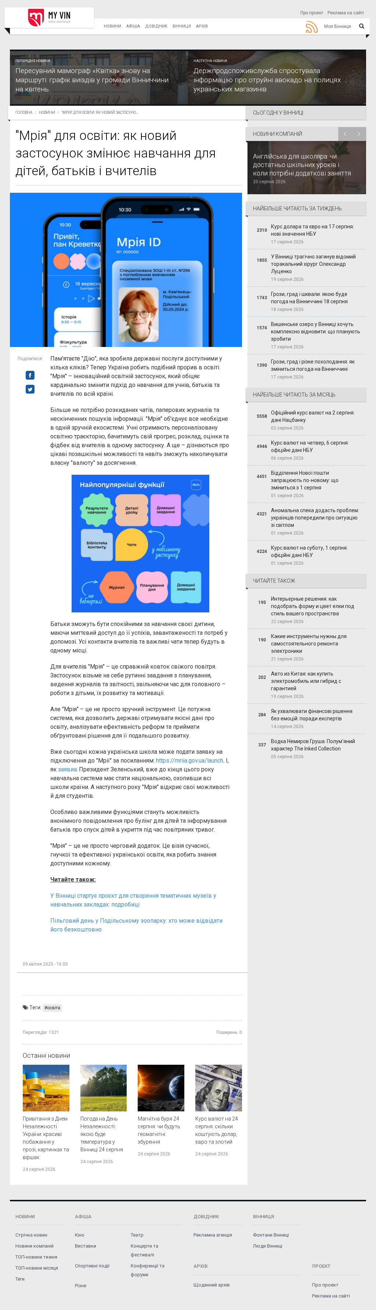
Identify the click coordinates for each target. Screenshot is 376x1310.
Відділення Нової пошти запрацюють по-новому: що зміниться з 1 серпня (305, 480)
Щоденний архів (212, 1285)
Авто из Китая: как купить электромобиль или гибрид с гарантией (306, 681)
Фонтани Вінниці (271, 1235)
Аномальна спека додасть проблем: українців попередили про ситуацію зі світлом (315, 517)
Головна (23, 113)
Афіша (133, 26)
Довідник (156, 26)
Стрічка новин (31, 1235)
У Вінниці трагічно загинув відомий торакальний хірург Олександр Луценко (313, 264)
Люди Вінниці (267, 1246)
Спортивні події (92, 1266)
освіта (53, 1007)
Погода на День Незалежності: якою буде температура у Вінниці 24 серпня (101, 1134)
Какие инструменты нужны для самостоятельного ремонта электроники (309, 643)
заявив (67, 769)
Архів (202, 26)
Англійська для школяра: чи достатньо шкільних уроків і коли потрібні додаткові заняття (302, 164)
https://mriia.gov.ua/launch (189, 760)
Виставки (85, 1246)
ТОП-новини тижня (36, 1257)
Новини (112, 26)
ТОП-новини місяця (36, 1268)
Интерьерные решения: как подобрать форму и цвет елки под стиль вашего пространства (312, 606)
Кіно (79, 1235)
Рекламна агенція (213, 1235)
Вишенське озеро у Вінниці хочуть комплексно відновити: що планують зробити (315, 331)
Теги (20, 1279)
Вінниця (182, 26)
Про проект (311, 12)
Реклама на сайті (346, 12)
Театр (137, 1235)
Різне (80, 1285)
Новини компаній (34, 1246)
